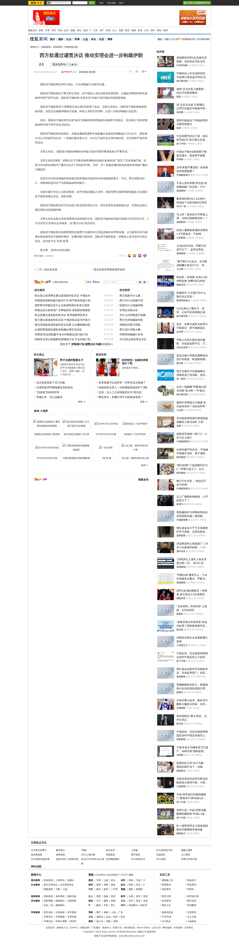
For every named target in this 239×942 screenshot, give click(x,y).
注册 (101, 3)
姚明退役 (60, 854)
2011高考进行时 (164, 850)
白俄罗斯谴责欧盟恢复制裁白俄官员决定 (58, 329)
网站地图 (167, 927)
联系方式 (117, 927)
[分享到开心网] (139, 255)
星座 (113, 896)
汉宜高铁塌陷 (203, 39)
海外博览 (60, 896)
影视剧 (139, 889)
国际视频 (48, 900)
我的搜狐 (111, 3)
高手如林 (135, 854)
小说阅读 (191, 921)
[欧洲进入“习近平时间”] (135, 424)
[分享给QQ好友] (134, 255)
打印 (137, 71)
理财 (106, 884)
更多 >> (82, 401)
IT (90, 30)
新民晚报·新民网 (87, 72)
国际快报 (48, 896)
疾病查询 (166, 900)
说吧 (115, 921)
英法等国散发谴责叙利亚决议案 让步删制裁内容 (62, 324)
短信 (108, 917)
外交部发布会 (67, 884)
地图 (108, 921)
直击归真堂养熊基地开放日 (109, 269)
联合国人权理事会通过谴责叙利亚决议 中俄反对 (62, 295)
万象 (58, 889)
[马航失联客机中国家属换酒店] (76, 447)
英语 (145, 896)
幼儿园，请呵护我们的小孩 (135, 458)
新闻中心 (34, 47)
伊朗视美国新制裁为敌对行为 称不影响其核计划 (62, 300)
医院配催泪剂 (188, 39)
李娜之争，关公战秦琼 (49, 397)
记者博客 (71, 900)
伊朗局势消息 (71, 47)
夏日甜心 (60, 850)
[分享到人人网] (144, 255)
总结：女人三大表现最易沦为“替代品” (120, 392)
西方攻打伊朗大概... (131, 329)
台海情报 (60, 912)
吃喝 (113, 900)
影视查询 (166, 884)
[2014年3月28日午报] (46, 447)
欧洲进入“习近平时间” (135, 434)
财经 (79, 30)
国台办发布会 (50, 884)
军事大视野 (61, 921)
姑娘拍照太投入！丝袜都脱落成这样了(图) (123, 387)
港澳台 (70, 880)
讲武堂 (73, 921)
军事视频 (60, 917)
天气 (98, 900)
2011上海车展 (88, 854)
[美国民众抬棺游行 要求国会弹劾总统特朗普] (46, 424)
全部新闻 (177, 927)
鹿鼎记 (100, 917)
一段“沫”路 (106, 458)
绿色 (145, 900)
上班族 (134, 850)
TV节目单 (166, 917)
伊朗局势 (57, 47)
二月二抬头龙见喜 (46, 269)
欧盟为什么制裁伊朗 (131, 305)
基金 (113, 884)
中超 (138, 880)
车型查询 (191, 912)
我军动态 (48, 912)
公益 (85, 39)
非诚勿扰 (160, 854)
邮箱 (106, 912)
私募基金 (110, 854)
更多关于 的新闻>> (86, 344)
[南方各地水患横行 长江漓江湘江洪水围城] (76, 424)
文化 (146, 30)
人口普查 (185, 854)
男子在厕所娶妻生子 (71, 359)
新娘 (106, 896)
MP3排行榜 (193, 896)
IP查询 (190, 889)
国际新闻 (46, 47)
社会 (69, 39)
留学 (138, 896)
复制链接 (131, 71)
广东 (120, 912)
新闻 (41, 30)
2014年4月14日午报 (106, 434)
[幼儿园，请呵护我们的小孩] (135, 447)
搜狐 (91, 874)
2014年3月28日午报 (47, 458)
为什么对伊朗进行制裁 (133, 315)
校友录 (143, 905)
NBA (60, 30)
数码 (98, 905)
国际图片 (60, 900)
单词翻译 (191, 905)
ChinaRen (101, 875)
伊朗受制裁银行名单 (131, 334)
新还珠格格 (36, 854)
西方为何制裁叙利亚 (131, 319)
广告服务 (95, 927)
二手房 (114, 889)
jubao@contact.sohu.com (132, 936)
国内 (52, 39)
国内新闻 (35, 880)
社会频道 (35, 884)
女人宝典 (191, 917)
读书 (131, 900)
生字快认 (166, 921)
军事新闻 (35, 912)
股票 (85, 30)
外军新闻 (71, 912)
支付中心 (74, 927)
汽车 (95, 30)
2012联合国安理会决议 (133, 339)
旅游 (140, 30)
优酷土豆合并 (171, 39)
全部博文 (188, 927)
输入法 (100, 921)
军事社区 (48, 921)
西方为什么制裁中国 (131, 300)
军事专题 (71, 917)
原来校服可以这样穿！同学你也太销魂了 (122, 382)
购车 (98, 889)
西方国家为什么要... (131, 295)
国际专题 (71, 896)
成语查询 (166, 889)
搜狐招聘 (84, 927)
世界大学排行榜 (189, 859)
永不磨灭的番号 (39, 850)
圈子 (99, 912)
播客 (131, 889)
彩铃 (115, 917)
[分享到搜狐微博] (129, 255)
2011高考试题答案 (40, 859)
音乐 (138, 884)
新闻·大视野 (41, 410)
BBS (152, 30)
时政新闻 (48, 880)
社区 (101, 39)
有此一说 (48, 905)
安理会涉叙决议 (129, 310)
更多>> (144, 465)
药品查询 (191, 884)
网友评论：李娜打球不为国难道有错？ (121, 397)
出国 (131, 896)
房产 (102, 30)
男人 (113, 905)
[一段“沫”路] (106, 447)
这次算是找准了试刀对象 (50, 382)
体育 (54, 30)
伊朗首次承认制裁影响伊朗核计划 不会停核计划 (62, 339)
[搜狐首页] (36, 3)
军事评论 (48, 917)
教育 (127, 30)
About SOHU (143, 927)
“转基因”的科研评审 (47, 392)
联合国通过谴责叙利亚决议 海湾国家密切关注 (61, 315)
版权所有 (151, 931)
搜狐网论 (60, 905)
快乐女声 (110, 850)
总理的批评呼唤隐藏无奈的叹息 (54, 387)
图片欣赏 (191, 900)
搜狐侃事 (48, 889)
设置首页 (50, 927)
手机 (106, 905)
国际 (60, 39)
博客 (159, 30)
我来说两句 (64, 64)
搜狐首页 (32, 30)
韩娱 (131, 884)
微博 (165, 30)
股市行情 (166, 896)
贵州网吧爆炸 (113, 859)
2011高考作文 (138, 859)
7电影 (84, 850)
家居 (108, 30)
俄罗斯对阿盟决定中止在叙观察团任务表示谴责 (62, 305)
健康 (133, 30)
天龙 (91, 917)
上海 (113, 912)
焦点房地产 (113, 875)
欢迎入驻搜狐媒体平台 (198, 2)
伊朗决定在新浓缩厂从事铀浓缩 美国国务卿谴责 (62, 310)
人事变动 (60, 880)
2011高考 (161, 859)
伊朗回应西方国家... (131, 324)
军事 (47, 30)
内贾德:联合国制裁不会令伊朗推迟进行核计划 (61, 334)
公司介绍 (156, 927)
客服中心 (106, 927)
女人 (114, 30)
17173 (124, 875)
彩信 (123, 917)
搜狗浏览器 (167, 912)
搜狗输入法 (167, 880)
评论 (93, 39)
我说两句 (133, 905)
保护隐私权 (129, 927)
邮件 (121, 3)
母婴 (121, 30)
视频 (73, 30)
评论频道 (35, 900)
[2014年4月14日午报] (106, 424)
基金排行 (191, 880)
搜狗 (131, 875)
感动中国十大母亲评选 (67, 859)
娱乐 (66, 30)
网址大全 (166, 905)
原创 (138, 900)
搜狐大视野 (186, 850)
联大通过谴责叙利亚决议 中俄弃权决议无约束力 (62, 319)
